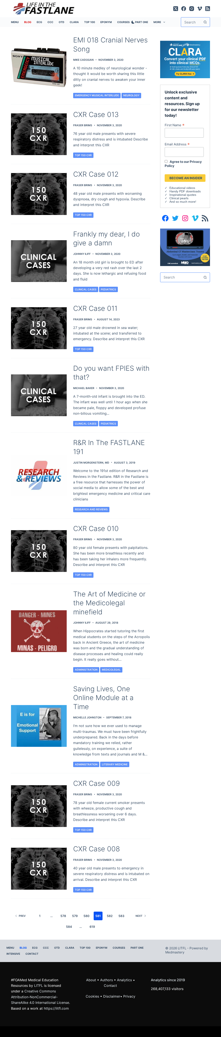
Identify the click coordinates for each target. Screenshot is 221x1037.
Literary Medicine (115, 764)
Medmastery (174, 952)
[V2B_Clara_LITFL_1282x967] (185, 59)
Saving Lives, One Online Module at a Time (103, 698)
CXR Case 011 (95, 308)
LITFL (38, 985)
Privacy (129, 996)
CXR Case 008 (96, 849)
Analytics (124, 980)
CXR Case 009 (96, 783)
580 (86, 916)
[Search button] (205, 22)
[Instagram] (191, 8)
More (157, 22)
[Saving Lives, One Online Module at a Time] (39, 726)
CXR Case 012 (96, 174)
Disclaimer (111, 996)
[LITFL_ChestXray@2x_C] (185, 247)
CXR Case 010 (96, 528)
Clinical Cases (85, 289)
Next (139, 915)
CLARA (74, 22)
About (91, 980)
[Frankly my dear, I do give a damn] (39, 261)
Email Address (177, 144)
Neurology (131, 95)
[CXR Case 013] (39, 134)
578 (63, 916)
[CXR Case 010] (39, 551)
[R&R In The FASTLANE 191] (39, 475)
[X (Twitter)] (175, 8)
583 (121, 916)
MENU (15, 22)
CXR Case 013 (96, 114)
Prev (22, 915)
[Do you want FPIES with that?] (39, 395)
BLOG (27, 22)
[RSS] (207, 8)
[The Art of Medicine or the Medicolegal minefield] (39, 631)
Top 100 (89, 22)
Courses (123, 22)
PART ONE (141, 22)
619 (92, 926)
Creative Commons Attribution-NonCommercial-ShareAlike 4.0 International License (40, 997)
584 (69, 926)
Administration (86, 669)
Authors (106, 980)
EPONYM (106, 22)
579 (75, 916)
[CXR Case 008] (39, 868)
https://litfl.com (56, 1008)
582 (110, 916)
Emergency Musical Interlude (97, 95)
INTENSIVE (13, 953)
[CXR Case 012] (39, 194)
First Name (175, 125)
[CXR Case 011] (39, 328)
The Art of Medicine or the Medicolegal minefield (109, 603)
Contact (31, 953)
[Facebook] (183, 8)
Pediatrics (108, 289)
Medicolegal (111, 669)
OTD (61, 22)
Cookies (93, 996)
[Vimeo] (199, 8)
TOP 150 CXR (83, 155)
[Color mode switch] (132, 22)
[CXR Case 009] (39, 806)
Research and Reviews (91, 509)
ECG (39, 22)
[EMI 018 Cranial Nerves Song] (39, 67)
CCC (50, 22)
